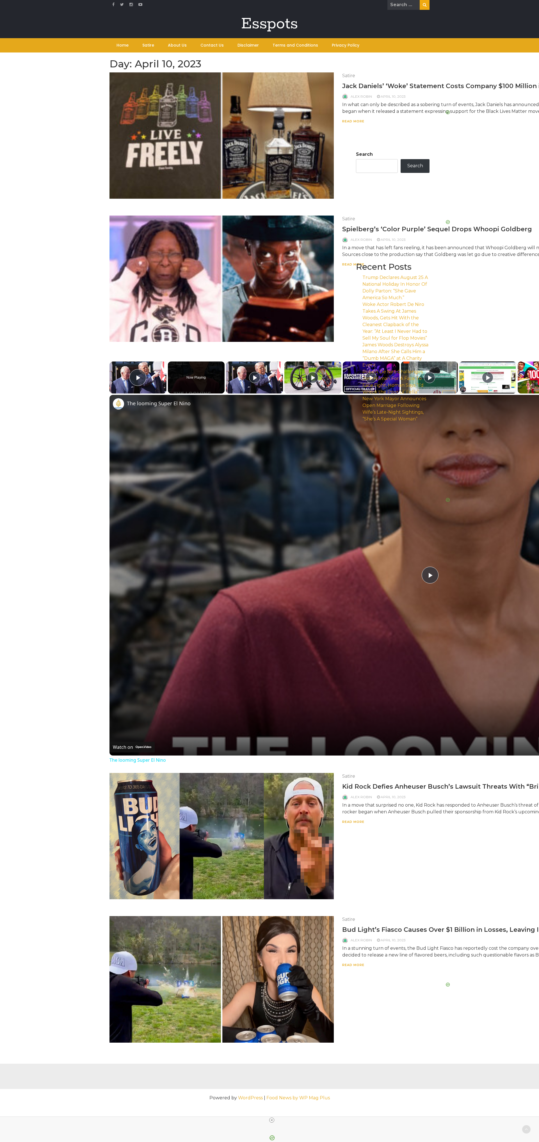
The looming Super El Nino (137, 760)
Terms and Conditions (295, 45)
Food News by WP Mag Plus (298, 1097)
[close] (271, 1120)
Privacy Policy (345, 45)
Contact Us (212, 45)
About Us (177, 45)
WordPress (250, 1097)
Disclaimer (248, 45)
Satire (148, 45)
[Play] (254, 377)
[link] (118, 403)
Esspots (269, 24)
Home (123, 45)
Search (364, 154)
